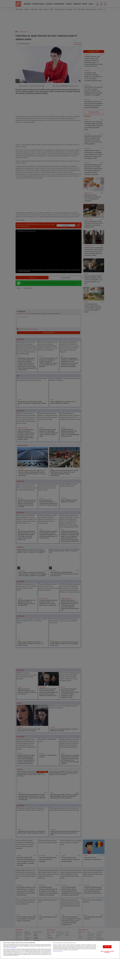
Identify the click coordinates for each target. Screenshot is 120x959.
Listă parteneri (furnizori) (57, 951)
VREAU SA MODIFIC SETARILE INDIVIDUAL (107, 952)
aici (22, 952)
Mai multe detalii (13, 947)
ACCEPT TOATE (107, 946)
